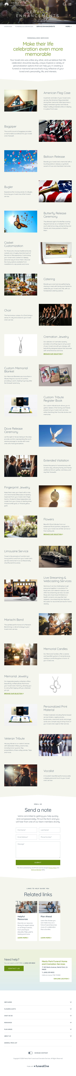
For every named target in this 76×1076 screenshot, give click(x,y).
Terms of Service (36, 870)
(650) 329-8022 (30, 963)
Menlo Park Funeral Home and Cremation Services (54, 962)
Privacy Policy (52, 868)
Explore (61, 979)
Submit (38, 862)
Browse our (53, 354)
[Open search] (64, 4)
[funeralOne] (42, 1066)
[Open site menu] (70, 4)
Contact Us (14, 968)
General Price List (10, 1043)
